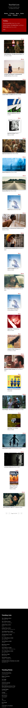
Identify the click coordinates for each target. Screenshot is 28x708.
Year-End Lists (14, 4)
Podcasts (15, 15)
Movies (6, 13)
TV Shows (11, 13)
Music (17, 13)
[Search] (20, 15)
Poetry (9, 15)
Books (22, 13)
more (4, 29)
